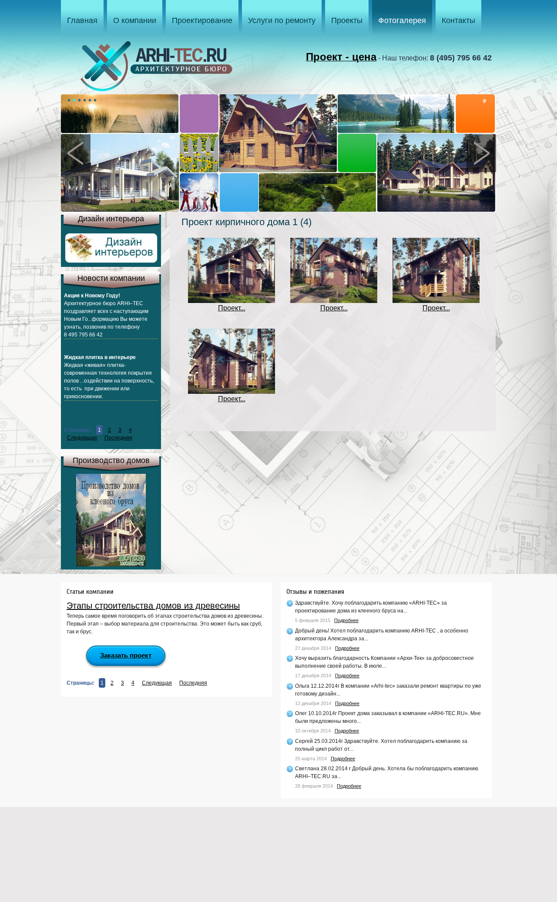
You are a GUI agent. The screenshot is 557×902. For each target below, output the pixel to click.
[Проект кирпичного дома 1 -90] (436, 300)
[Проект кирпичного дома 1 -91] (333, 300)
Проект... (231, 308)
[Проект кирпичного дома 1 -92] (231, 300)
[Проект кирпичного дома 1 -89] (231, 391)
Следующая (82, 438)
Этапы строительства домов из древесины (153, 605)
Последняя (118, 438)
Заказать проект (125, 655)
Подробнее (346, 620)
